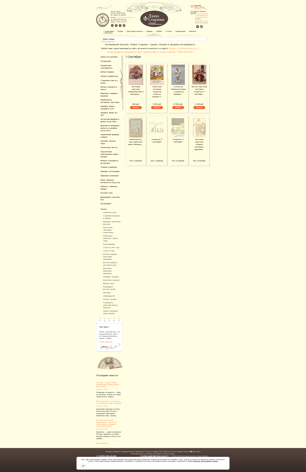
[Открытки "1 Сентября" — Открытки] (178, 127)
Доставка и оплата (135, 31)
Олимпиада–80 (109, 296)
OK (83, 466)
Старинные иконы (127, 452)
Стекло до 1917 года (111, 247)
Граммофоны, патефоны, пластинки (110, 101)
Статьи (169, 31)
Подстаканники (109, 244)
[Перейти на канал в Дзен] (120, 25)
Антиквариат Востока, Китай (109, 288)
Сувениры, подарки (110, 277)
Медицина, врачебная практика (111, 222)
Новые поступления (109, 57)
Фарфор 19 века (182, 452)
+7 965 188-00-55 (200, 17)
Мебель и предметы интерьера (109, 162)
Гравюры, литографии (110, 171)
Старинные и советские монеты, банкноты (110, 305)
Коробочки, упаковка (111, 280)
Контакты (109, 33)
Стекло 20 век (108, 251)
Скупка (159, 31)
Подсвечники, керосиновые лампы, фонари (109, 154)
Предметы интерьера (113, 452)
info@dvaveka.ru (121, 23)
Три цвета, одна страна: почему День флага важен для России (107, 385)
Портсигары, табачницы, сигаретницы (108, 230)
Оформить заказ (200, 8)
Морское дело (108, 283)
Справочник (180, 31)
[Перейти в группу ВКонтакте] (112, 25)
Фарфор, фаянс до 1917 (109, 114)
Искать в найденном (108, 41)
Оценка (150, 31)
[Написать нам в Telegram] (192, 25)
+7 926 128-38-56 (201, 14)
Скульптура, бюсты (109, 147)
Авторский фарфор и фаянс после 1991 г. (110, 120)
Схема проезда (105, 342)
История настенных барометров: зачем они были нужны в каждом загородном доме (106, 423)
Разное (104, 209)
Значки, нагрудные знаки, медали (110, 312)
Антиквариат (106, 203)
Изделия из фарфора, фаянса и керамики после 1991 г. (110, 128)
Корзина (197, 6)
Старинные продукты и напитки (111, 217)
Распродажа (106, 61)
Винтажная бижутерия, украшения (107, 271)
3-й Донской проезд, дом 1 (126, 17)
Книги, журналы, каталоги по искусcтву (110, 181)
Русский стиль (107, 193)
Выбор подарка (107, 72)
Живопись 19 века (169, 452)
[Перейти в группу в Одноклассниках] (116, 25)
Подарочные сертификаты (106, 66)
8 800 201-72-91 (201, 21)
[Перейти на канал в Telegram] (124, 25)
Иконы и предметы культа (109, 88)
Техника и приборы (109, 167)
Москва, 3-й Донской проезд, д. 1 (184, 48)
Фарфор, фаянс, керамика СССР (108, 107)
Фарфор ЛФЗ (157, 452)
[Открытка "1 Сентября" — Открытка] (157, 127)
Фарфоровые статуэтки (143, 452)
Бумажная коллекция (109, 176)
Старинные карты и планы (109, 81)
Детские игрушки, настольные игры (110, 263)
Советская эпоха (110, 212)
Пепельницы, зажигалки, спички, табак (110, 238)
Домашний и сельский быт (110, 198)
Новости (192, 31)
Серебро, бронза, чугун (108, 142)
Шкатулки (107, 292)
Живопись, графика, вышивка (109, 94)
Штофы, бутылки (109, 299)
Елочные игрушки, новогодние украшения (110, 256)
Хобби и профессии (109, 76)
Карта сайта (196, 452)
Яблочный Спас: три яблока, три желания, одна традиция (108, 402)
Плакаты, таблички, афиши (109, 187)
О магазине (109, 31)
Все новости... (102, 443)
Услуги (120, 31)
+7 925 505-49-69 (201, 16)
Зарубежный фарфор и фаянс (110, 135)
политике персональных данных (205, 461)
